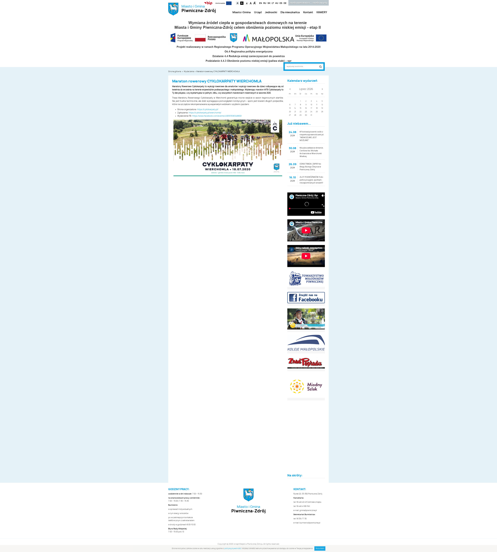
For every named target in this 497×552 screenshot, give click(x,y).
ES (281, 3)
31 (311, 115)
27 (290, 115)
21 (295, 112)
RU (264, 3)
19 (322, 108)
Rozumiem (320, 548)
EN (260, 3)
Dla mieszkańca (290, 12)
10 (311, 105)
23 (306, 112)
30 (306, 115)
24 (311, 112)
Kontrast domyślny (237, 3)
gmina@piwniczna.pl (308, 510)
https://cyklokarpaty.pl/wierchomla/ (205, 113)
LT (273, 3)
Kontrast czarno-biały (241, 3)
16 (306, 108)
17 (311, 108)
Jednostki (271, 12)
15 (300, 108)
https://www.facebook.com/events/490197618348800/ (217, 116)
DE (285, 3)
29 (300, 115)
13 (290, 108)
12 (322, 105)
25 (317, 112)
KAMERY (321, 12)
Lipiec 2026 (306, 89)
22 (300, 112)
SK (269, 3)
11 (316, 105)
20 (290, 112)
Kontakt (308, 12)
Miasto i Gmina (198, 9)
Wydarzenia (189, 71)
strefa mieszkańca (300, 3)
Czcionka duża (254, 2)
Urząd (258, 12)
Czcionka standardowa (251, 2)
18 (316, 108)
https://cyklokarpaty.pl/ (207, 110)
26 (322, 112)
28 (295, 115)
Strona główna (174, 71)
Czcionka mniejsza (247, 2)
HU (276, 3)
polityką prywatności (232, 548)
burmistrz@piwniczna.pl (309, 523)
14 (295, 108)
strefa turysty (320, 3)
